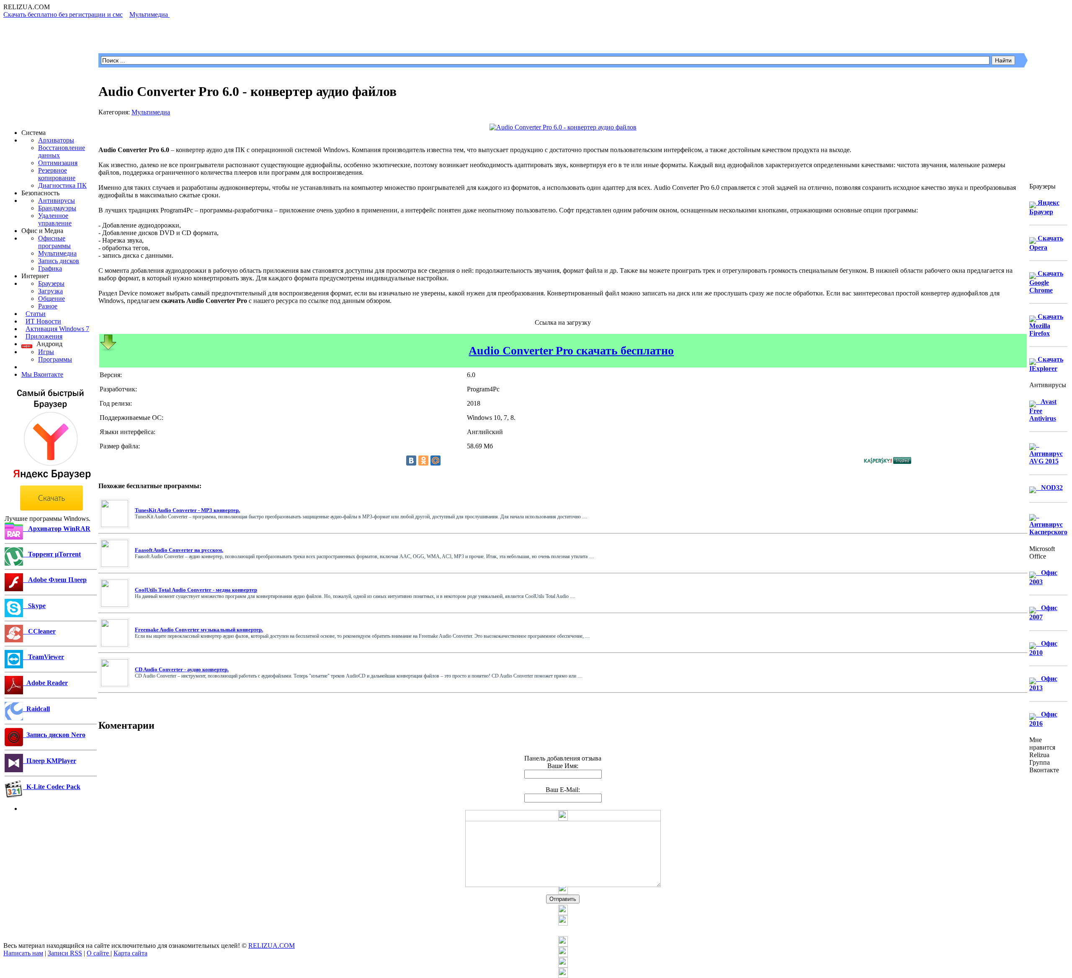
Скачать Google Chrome (1046, 282)
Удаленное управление (55, 219)
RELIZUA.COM (271, 945)
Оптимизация (57, 162)
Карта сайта (130, 953)
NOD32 (1049, 487)
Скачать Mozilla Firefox (1046, 325)
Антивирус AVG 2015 (1046, 453)
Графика (50, 268)
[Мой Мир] (435, 460)
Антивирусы (56, 200)
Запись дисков (58, 260)
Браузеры (51, 283)
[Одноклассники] (423, 460)
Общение (51, 298)
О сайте (99, 953)
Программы (55, 359)
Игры (46, 351)
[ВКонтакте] (411, 460)
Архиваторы (56, 140)
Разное (47, 306)
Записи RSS (65, 953)
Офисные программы (54, 242)
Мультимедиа (57, 253)
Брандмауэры (57, 208)
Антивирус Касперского (1048, 524)
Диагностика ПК (62, 185)
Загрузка (50, 291)
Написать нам (23, 953)
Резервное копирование (56, 174)
